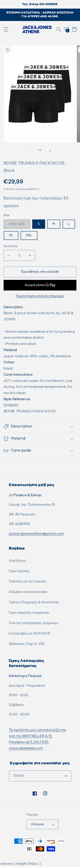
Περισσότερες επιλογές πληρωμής (40, 296)
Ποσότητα (11, 246)
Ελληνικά (37, 824)
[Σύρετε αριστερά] (30, 151)
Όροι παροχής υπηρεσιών (29, 613)
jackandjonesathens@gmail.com (36, 534)
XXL (29, 235)
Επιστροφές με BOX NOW (29, 633)
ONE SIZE (17, 224)
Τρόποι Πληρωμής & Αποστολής (34, 602)
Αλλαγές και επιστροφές (28, 592)
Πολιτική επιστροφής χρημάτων (33, 623)
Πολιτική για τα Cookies (27, 581)
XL (11, 235)
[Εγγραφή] (66, 776)
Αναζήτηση (17, 561)
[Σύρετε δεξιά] (50, 151)
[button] (6, 29)
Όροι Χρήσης (19, 571)
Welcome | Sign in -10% (27, 644)
